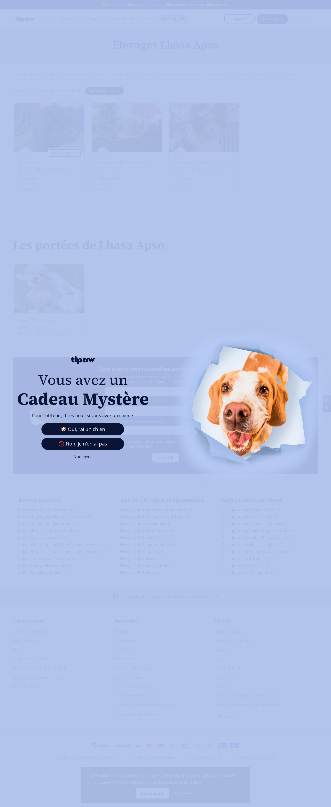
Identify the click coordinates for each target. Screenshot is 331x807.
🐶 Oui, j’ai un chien (83, 429)
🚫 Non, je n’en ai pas (82, 443)
